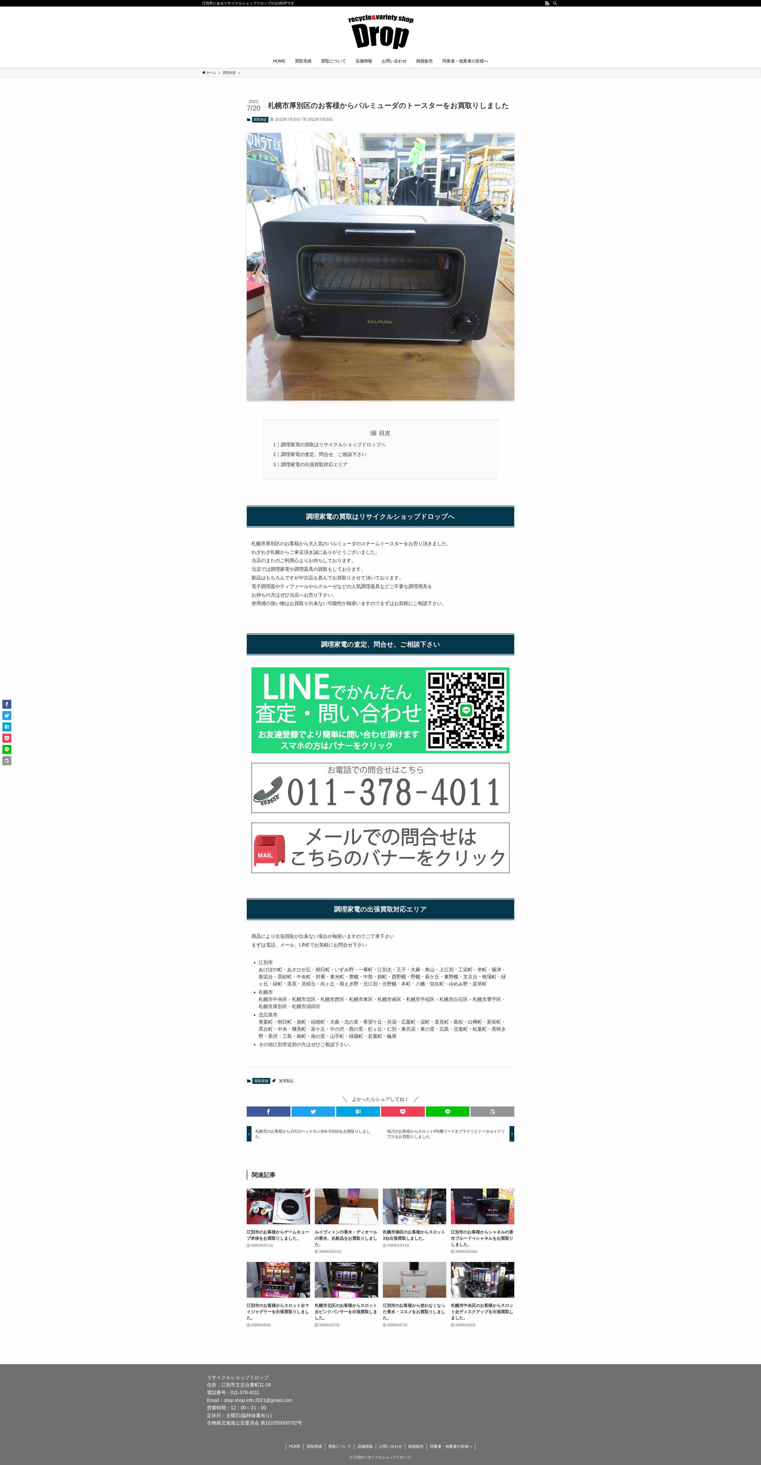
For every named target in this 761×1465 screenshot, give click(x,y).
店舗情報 (365, 1446)
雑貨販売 (416, 1446)
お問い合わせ (390, 1446)
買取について (339, 1446)
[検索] (555, 3)
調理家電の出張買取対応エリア (314, 464)
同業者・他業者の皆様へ (451, 1446)
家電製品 (286, 1081)
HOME (295, 1446)
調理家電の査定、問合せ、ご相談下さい (324, 454)
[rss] (547, 3)
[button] (268, 1111)
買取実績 (260, 119)
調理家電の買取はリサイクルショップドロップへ (333, 444)
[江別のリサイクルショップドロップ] (380, 31)
